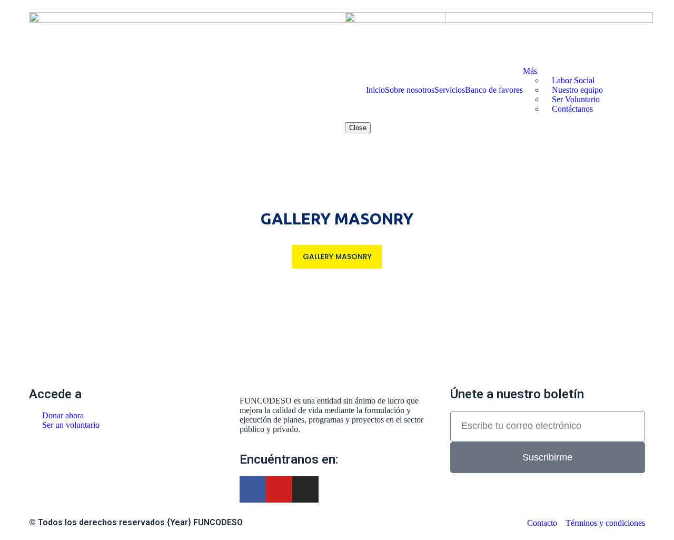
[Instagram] (305, 489)
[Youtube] (279, 489)
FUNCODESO (218, 522)
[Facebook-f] (253, 489)
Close (357, 128)
